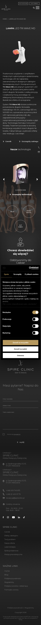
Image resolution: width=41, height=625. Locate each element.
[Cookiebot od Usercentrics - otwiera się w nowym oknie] (29, 268)
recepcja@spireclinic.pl (15, 498)
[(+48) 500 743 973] (39, 147)
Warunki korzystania (30, 618)
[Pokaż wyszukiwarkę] (33, 8)
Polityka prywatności (12, 578)
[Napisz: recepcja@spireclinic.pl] (39, 152)
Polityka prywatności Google (13, 618)
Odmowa (20, 355)
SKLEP (12, 211)
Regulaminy (9, 582)
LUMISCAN (20, 190)
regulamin (17, 434)
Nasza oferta (9, 543)
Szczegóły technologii (22, 194)
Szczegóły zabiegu (30, 141)
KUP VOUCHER (23, 3)
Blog (6, 575)
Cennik (8, 141)
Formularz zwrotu (11, 590)
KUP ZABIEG (20, 226)
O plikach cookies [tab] (31, 274)
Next (37, 179)
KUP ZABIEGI (34, 3)
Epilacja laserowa (11, 551)
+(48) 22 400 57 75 (13, 494)
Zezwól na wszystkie (20, 342)
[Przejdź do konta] (3, 517)
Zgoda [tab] (6, 274)
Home (5, 19)
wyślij (21, 442)
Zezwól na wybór (20, 349)
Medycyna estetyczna (13, 554)
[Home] (6, 7)
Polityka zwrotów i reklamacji (16, 586)
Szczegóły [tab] (17, 274)
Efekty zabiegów (11, 536)
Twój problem (10, 539)
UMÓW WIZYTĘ (28, 211)
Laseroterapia (9, 547)
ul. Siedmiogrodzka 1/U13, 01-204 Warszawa (16, 465)
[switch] (35, 319)
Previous (4, 179)
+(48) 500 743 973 (13, 490)
